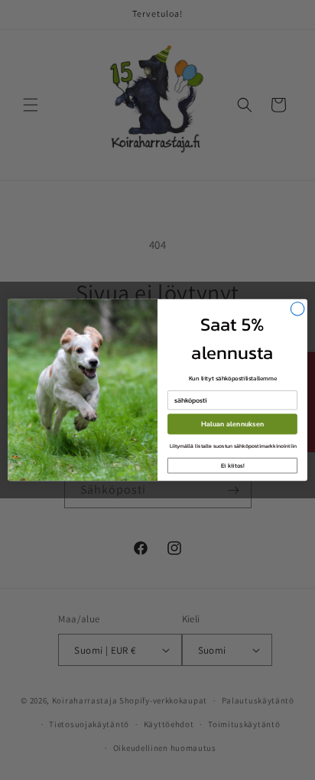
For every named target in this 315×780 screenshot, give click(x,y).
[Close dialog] (297, 309)
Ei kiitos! (233, 465)
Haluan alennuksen (232, 424)
